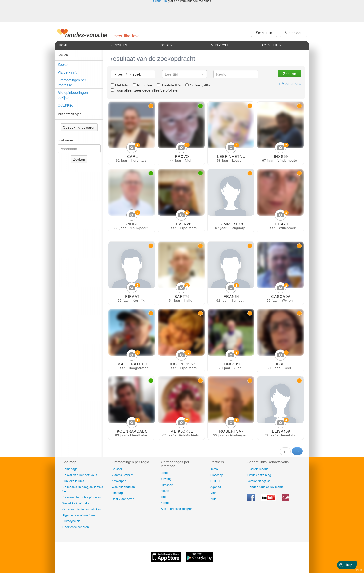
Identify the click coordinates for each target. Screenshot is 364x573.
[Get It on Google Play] (199, 560)
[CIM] (285, 500)
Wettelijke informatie (75, 503)
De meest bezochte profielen (81, 497)
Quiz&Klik (65, 105)
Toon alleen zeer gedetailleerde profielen (147, 90)
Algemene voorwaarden (78, 515)
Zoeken (166, 45)
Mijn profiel (221, 45)
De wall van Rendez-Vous (79, 475)
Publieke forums (73, 481)
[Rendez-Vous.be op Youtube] (268, 500)
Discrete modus (257, 469)
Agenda (215, 487)
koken (165, 490)
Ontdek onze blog (259, 475)
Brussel (117, 469)
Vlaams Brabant (122, 475)
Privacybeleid (71, 521)
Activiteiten (272, 45)
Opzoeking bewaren (79, 127)
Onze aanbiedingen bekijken (81, 509)
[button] (133, 74)
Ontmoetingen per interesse (72, 82)
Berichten (118, 45)
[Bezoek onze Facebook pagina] (251, 500)
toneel (165, 472)
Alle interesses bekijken (177, 508)
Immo (214, 469)
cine (164, 496)
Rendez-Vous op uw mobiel (265, 487)
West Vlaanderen (123, 487)
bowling (166, 478)
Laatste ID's (171, 85)
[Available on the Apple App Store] (166, 560)
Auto (213, 499)
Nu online (144, 85)
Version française (259, 481)
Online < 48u (200, 85)
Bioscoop (216, 475)
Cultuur (215, 481)
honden (166, 502)
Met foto (121, 85)
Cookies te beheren (75, 527)
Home (63, 45)
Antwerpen (119, 481)
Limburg (117, 492)
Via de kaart (67, 72)
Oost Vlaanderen (123, 499)
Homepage (70, 469)
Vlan (213, 492)
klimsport (167, 485)
